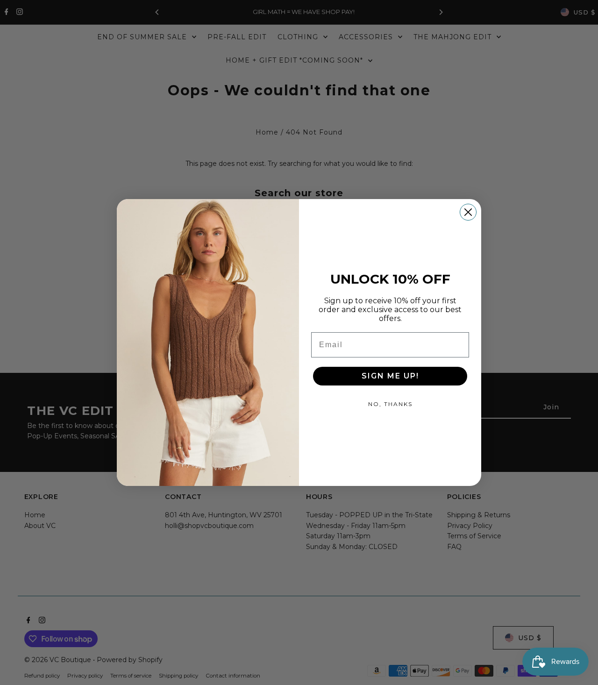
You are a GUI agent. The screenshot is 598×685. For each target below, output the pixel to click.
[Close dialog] (468, 212)
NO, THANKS (390, 403)
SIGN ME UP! (390, 375)
